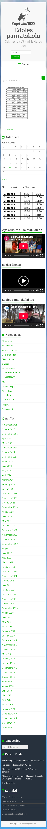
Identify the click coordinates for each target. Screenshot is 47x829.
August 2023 (8, 512)
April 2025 (6, 438)
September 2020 (10, 608)
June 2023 (7, 516)
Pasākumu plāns (9, 386)
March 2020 (7, 626)
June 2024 (7, 466)
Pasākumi (9, 399)
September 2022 (10, 544)
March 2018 (7, 704)
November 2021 (9, 576)
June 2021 (7, 585)
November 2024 (9, 447)
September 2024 (10, 457)
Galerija (5, 364)
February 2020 (8, 631)
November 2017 (9, 718)
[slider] (21, 290)
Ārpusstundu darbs (10, 350)
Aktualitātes (7, 345)
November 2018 (9, 672)
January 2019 (8, 663)
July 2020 (6, 617)
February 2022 (8, 567)
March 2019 (7, 654)
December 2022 (9, 530)
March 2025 (7, 443)
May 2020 (6, 622)
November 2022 (9, 535)
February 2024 (8, 484)
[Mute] (37, 255)
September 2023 (10, 507)
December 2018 (9, 668)
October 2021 (8, 580)
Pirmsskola (7, 391)
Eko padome (8, 359)
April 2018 (6, 700)
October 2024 (8, 452)
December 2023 (9, 493)
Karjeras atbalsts (12, 372)
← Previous (7, 129)
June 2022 (7, 553)
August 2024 (8, 461)
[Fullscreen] (41, 255)
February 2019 (8, 658)
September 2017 (10, 727)
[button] (23, 281)
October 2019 (8, 649)
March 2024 (7, 480)
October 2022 (8, 539)
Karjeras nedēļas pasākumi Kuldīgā (16, 765)
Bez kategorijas (9, 355)
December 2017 (9, 713)
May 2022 (6, 558)
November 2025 (9, 425)
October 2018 (8, 677)
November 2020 (9, 599)
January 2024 (8, 489)
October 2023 (8, 503)
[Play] (5, 255)
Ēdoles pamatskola (23, 32)
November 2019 (9, 645)
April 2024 (6, 475)
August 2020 (8, 613)
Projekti (5, 404)
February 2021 (8, 590)
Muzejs (5, 382)
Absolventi (7, 341)
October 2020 (8, 603)
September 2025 (10, 434)
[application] (23, 246)
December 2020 (9, 594)
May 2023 (6, 521)
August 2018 (8, 686)
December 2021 (9, 571)
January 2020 (8, 636)
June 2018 (7, 691)
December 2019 (9, 640)
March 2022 (7, 562)
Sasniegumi (10, 377)
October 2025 (8, 429)
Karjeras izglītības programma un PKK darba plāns (23, 761)
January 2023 (8, 525)
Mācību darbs (8, 368)
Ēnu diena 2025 (8, 783)
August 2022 (8, 548)
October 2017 (8, 723)
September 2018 (10, 681)
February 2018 (8, 709)
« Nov (4, 179)
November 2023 (9, 498)
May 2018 (6, 695)
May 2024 (6, 470)
